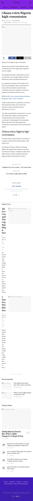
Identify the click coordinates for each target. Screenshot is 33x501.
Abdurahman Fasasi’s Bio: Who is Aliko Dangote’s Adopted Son (12, 434)
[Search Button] (30, 2)
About (5, 7)
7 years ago (18, 387)
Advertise (13, 7)
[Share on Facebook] (12, 58)
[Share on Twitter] (20, 58)
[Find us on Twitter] (14, 496)
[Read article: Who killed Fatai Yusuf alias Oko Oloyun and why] (7, 386)
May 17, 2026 (7, 22)
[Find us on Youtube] (17, 496)
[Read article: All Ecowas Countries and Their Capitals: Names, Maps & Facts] (19, 216)
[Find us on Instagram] (19, 496)
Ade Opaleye (16, 20)
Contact (25, 481)
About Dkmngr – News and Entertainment (16, 483)
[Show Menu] (2, 2)
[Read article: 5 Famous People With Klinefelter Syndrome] (19, 304)
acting (9, 107)
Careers (23, 7)
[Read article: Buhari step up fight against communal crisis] (7, 395)
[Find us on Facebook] (12, 496)
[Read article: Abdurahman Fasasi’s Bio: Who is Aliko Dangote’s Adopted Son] (16, 418)
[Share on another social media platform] (27, 58)
